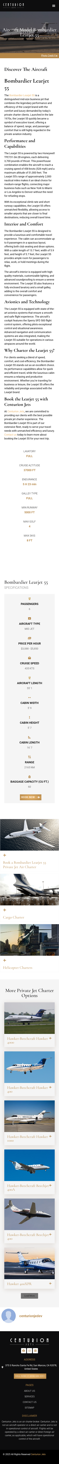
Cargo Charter (13, 917)
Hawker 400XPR (19, 1284)
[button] (53, 5)
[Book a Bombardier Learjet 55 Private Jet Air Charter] (4, 855)
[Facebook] (23, 1350)
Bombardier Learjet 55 (22, 95)
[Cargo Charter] (4, 910)
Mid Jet (29, 628)
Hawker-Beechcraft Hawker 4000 (27, 1040)
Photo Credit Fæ (49, 55)
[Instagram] (29, 1350)
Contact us (10, 434)
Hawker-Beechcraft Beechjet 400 (28, 1237)
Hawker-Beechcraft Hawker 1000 (27, 1138)
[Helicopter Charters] (4, 960)
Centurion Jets (15, 411)
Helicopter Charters (17, 967)
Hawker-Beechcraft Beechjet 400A (28, 1187)
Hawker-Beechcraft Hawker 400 (27, 1089)
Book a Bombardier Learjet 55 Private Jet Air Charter (24, 864)
